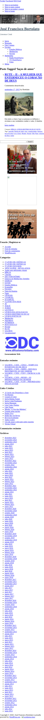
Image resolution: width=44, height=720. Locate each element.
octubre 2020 (9, 513)
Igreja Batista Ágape (12, 399)
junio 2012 (9, 711)
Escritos (8, 47)
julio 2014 (8, 661)
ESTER (8, 283)
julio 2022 (8, 471)
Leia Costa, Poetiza (12, 405)
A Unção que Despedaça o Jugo (17, 393)
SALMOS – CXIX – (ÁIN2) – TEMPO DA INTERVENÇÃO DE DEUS (21, 366)
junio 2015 (9, 638)
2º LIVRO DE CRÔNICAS (15, 264)
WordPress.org (10, 253)
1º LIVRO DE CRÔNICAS (15, 262)
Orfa (33, 133)
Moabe (24, 133)
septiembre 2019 (11, 540)
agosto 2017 (9, 586)
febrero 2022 (9, 482)
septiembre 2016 (11, 607)
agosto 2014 (9, 659)
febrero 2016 (9, 621)
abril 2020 (8, 525)
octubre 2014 (9, 655)
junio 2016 (9, 613)
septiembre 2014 (11, 657)
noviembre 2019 (11, 536)
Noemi (29, 133)
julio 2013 (8, 686)
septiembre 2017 (11, 584)
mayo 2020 (9, 523)
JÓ (6, 304)
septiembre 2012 (11, 705)
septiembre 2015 (11, 632)
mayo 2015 (9, 640)
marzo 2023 (9, 454)
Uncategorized (10, 333)
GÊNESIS (9, 295)
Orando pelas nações (12, 411)
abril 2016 (8, 617)
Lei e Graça (17, 133)
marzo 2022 (9, 479)
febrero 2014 (9, 671)
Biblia (7, 64)
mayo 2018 (9, 569)
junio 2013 (9, 688)
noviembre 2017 (11, 582)
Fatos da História (11, 291)
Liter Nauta (9, 407)
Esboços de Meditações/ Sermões (17, 279)
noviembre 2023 (11, 440)
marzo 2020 (9, 527)
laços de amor (9, 133)
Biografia (8, 43)
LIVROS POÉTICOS (13, 316)
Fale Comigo (9, 45)
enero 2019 (9, 555)
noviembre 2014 (11, 653)
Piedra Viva (9, 413)
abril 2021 (8, 500)
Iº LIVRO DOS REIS (13, 302)
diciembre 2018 (10, 557)
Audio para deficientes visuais (16, 270)
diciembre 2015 (10, 625)
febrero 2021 (9, 504)
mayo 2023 (9, 450)
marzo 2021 (9, 502)
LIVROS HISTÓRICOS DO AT (26, 129)
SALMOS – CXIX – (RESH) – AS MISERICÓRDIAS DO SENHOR (18, 378)
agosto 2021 (9, 492)
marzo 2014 (9, 669)
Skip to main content (12, 7)
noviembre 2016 (11, 603)
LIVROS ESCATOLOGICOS (16, 312)
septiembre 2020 (11, 515)
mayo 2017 (9, 590)
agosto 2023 (9, 444)
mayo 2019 (9, 548)
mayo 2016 (9, 615)
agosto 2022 (9, 469)
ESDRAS (8, 281)
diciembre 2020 (10, 509)
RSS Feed (17, 1)
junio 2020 (9, 521)
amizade (11, 131)
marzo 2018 (9, 573)
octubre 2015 (9, 630)
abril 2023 (8, 452)
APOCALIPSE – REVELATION (17, 268)
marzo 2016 (9, 619)
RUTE (38, 129)
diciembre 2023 (10, 438)
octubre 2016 (9, 605)
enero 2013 (9, 696)
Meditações (13, 52)
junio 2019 (9, 546)
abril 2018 (8, 571)
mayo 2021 (9, 498)
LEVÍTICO (9, 310)
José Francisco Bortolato (20, 29)
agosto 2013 (9, 684)
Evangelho (9, 287)
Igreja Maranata (10, 403)
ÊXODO (8, 289)
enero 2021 (9, 507)
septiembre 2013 (11, 682)
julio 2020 (8, 519)
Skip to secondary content (14, 9)
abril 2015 (8, 642)
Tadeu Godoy (10, 420)
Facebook (9, 1)
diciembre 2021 (10, 486)
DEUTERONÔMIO (12, 277)
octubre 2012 (9, 703)
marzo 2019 (9, 550)
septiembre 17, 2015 (12, 90)
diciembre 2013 (10, 676)
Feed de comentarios (12, 251)
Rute (36, 133)
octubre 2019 (9, 538)
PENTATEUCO (11, 325)
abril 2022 (8, 477)
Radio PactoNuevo (16, 58)
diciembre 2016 (10, 600)
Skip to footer (10, 11)
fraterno (39, 131)
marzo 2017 (9, 594)
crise (25, 131)
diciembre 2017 (10, 580)
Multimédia (9, 56)
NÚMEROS (9, 322)
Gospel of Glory (11, 397)
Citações (8, 275)
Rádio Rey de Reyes (12, 416)
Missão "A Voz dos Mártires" (15, 409)
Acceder (8, 247)
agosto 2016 (9, 609)
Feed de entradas (11, 249)
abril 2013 (8, 692)
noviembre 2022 (11, 463)
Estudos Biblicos (15, 49)
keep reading (9, 125)
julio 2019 (8, 544)
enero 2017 (9, 598)
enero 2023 (9, 459)
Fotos (11, 62)
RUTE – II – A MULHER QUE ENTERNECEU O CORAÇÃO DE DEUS (23, 77)
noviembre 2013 (11, 678)
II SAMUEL (9, 300)
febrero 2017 (9, 596)
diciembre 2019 (10, 534)
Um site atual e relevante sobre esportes (19, 422)
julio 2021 (8, 494)
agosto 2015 (9, 634)
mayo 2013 (9, 690)
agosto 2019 (9, 542)
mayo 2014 (9, 665)
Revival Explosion (11, 418)
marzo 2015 (9, 644)
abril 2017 (8, 592)
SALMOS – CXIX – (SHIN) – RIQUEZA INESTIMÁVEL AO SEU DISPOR (21, 370)
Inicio (7, 41)
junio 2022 (9, 473)
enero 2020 (9, 532)
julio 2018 (8, 565)
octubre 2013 (9, 680)
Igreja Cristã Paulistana (13, 401)
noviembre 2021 (11, 488)
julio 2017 (8, 588)
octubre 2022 (9, 465)
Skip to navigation (11, 5)
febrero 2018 (9, 575)
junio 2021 (9, 496)
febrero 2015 (9, 646)
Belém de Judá (19, 131)
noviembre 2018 (11, 559)
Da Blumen (9, 395)
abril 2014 (8, 667)
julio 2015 (8, 636)
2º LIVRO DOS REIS (13, 266)
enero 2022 (9, 484)
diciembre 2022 (10, 461)
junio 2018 (9, 567)
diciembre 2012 (10, 698)
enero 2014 (9, 673)
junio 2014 (9, 663)
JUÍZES (8, 308)
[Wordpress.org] (28, 717)
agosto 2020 (9, 517)
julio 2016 (8, 611)
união (12, 135)
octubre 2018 (9, 561)
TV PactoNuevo (15, 60)
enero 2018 (9, 577)
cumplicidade (32, 131)
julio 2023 (8, 446)
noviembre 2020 (11, 511)
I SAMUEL (9, 297)
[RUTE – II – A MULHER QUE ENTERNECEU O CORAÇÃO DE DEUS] (19, 115)
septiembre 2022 (11, 467)
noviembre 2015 (11, 628)
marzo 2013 (9, 694)
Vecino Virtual (10, 424)
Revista (12, 54)
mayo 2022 (9, 475)
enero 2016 (9, 623)
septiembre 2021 (11, 490)
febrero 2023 (9, 456)
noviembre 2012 (11, 701)
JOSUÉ (7, 306)
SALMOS (8, 331)
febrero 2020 (9, 529)
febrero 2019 (9, 552)
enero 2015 (9, 648)
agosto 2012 (9, 707)
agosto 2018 (9, 563)
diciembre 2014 (10, 651)
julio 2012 (8, 709)
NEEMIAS (9, 320)
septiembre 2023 (11, 442)
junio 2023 (9, 448)
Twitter (2, 1)
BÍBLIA (13, 129)
